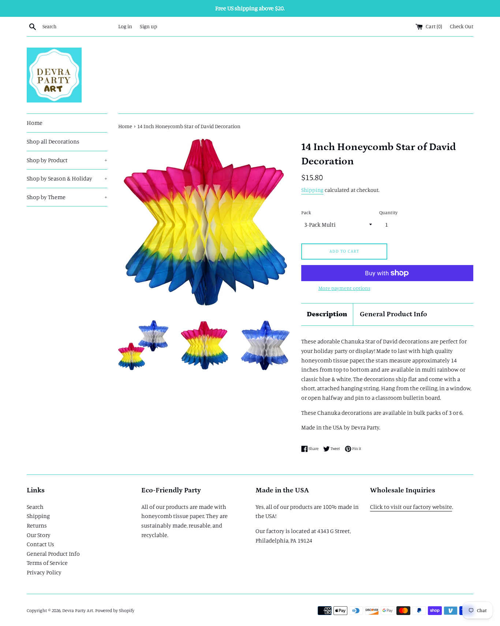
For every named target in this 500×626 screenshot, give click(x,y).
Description (327, 314)
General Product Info (393, 314)
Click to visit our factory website (411, 506)
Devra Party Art (77, 610)
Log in (125, 26)
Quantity (388, 212)
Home (34, 122)
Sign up (148, 26)
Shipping (312, 189)
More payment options (344, 288)
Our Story (39, 535)
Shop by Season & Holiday (67, 178)
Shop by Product (67, 160)
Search (35, 506)
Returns (37, 525)
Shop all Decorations (53, 141)
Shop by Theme (67, 197)
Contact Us (40, 544)
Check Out (461, 26)
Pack (306, 212)
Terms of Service (47, 562)
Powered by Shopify (114, 610)
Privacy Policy (44, 572)
